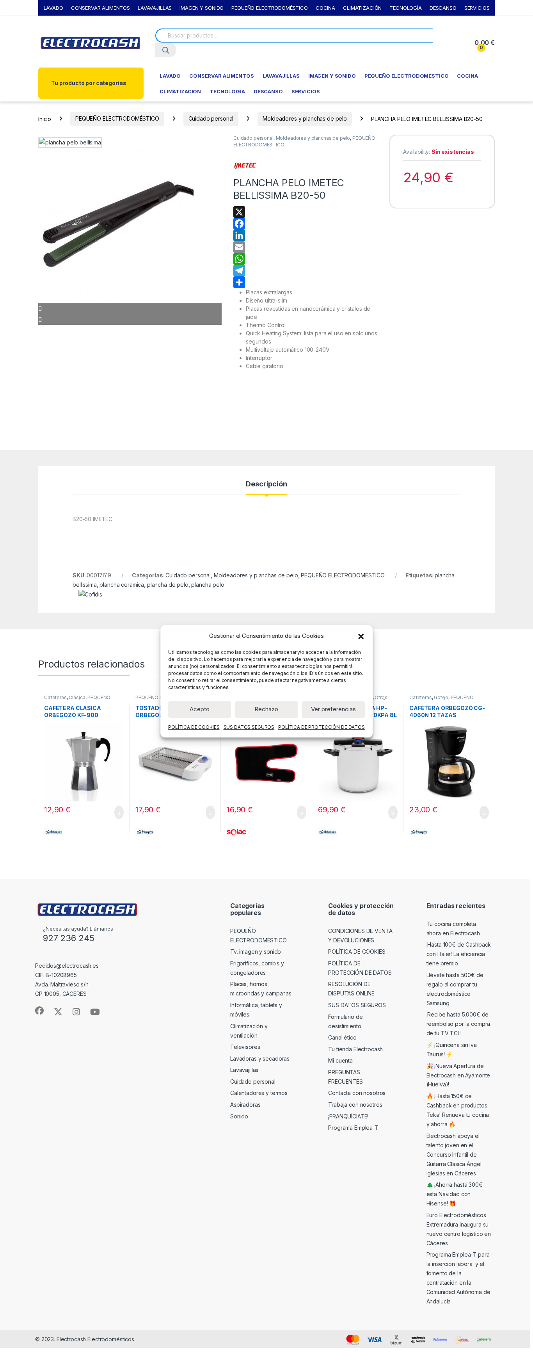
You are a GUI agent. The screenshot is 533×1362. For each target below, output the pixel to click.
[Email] (305, 247)
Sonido (239, 1116)
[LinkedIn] (305, 235)
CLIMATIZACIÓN (362, 8)
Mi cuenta (340, 1060)
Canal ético (342, 1037)
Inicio (44, 118)
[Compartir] (305, 282)
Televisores (245, 1046)
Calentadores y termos (259, 1093)
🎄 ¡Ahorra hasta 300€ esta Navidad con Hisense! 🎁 (454, 1194)
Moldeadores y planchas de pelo (305, 118)
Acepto (200, 709)
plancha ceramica (121, 584)
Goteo (441, 697)
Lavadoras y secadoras (260, 1058)
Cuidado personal (211, 118)
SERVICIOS (477, 8)
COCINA (325, 8)
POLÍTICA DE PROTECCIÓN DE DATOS (321, 727)
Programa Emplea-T (353, 1127)
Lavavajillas (244, 1069)
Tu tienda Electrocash (355, 1049)
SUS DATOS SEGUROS (249, 727)
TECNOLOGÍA (405, 8)
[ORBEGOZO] (54, 831)
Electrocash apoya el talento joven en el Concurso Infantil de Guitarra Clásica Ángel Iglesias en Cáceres (453, 1154)
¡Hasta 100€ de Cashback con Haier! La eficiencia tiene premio (458, 954)
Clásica (77, 697)
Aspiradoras (245, 1104)
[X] (305, 212)
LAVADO (53, 8)
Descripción (266, 484)
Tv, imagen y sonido (255, 951)
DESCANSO (443, 8)
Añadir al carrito (116, 812)
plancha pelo (207, 584)
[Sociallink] (39, 1010)
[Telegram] (305, 270)
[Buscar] (165, 50)
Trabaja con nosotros (355, 1104)
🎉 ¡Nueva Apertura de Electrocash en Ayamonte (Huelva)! (458, 1075)
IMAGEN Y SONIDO (201, 8)
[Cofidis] (90, 594)
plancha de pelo (167, 584)
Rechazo (266, 709)
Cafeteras (55, 697)
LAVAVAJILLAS (155, 8)
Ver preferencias (333, 709)
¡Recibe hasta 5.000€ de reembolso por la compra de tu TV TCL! (458, 1023)
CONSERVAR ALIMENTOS (100, 8)
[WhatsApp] (305, 259)
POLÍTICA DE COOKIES (193, 727)
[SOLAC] (236, 831)
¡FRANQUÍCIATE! (348, 1116)
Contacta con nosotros (357, 1093)
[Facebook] (305, 224)
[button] (361, 636)
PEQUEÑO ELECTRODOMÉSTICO (269, 8)
